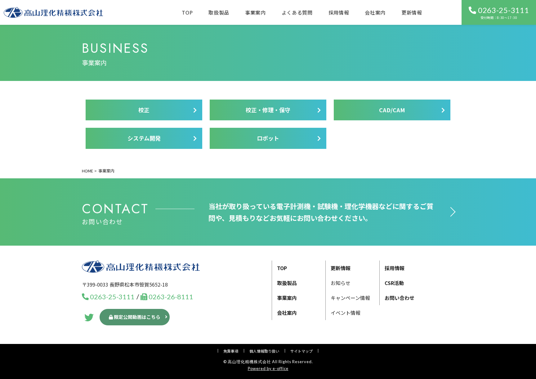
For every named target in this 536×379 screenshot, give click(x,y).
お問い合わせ (399, 297)
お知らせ (341, 283)
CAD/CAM (392, 110)
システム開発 (144, 138)
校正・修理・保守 (268, 110)
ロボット (268, 138)
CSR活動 (394, 283)
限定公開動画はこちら (136, 317)
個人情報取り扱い (264, 351)
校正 (144, 110)
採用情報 (338, 12)
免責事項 (230, 351)
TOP (187, 12)
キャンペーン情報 (350, 297)
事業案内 (287, 297)
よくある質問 (297, 12)
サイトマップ (301, 351)
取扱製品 (218, 12)
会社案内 (375, 12)
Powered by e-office (268, 368)
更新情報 (411, 12)
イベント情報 (345, 312)
